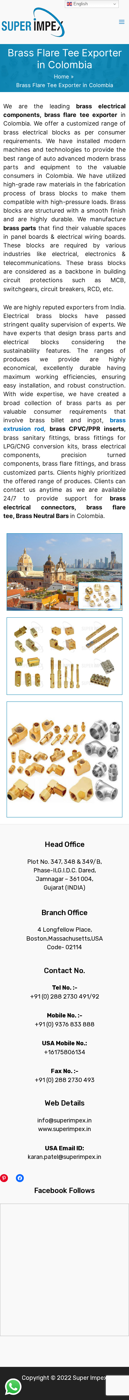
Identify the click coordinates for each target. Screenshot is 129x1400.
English (80, 3)
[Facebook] (20, 1178)
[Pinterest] (4, 1178)
